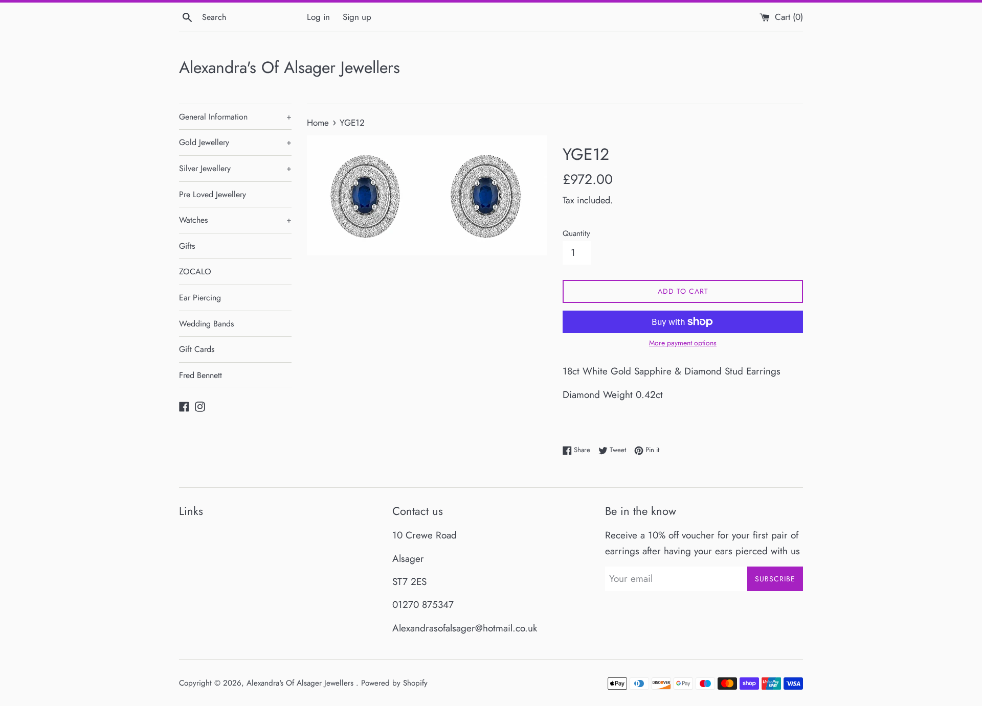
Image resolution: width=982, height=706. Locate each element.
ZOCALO (195, 271)
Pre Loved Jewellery (212, 194)
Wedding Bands (206, 324)
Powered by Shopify (394, 683)
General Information (235, 117)
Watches (235, 220)
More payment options (683, 343)
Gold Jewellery (235, 142)
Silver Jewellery (235, 168)
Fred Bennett (200, 375)
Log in (318, 17)
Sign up (357, 17)
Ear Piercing (200, 297)
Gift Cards (196, 349)
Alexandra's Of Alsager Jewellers (289, 67)
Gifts (187, 246)
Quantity (576, 233)
